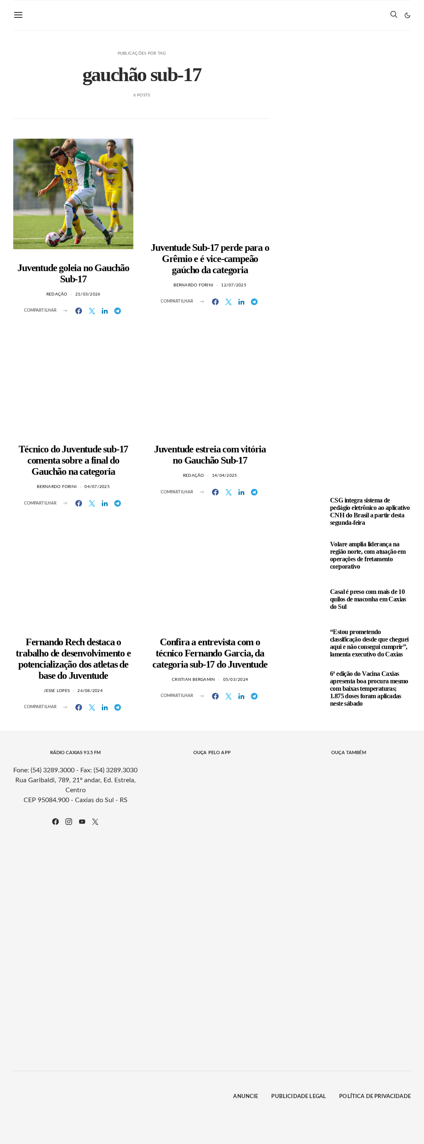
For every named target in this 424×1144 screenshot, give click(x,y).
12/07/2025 (233, 285)
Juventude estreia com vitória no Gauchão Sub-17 (210, 455)
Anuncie (245, 1096)
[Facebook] (55, 821)
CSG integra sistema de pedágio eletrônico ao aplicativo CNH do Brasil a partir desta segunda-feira (370, 511)
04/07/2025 (97, 487)
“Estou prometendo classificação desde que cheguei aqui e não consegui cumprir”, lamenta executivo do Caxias (369, 643)
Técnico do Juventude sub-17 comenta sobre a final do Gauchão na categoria (73, 460)
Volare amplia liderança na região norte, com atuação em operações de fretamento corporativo (367, 555)
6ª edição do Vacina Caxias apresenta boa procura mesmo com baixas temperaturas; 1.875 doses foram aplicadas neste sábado (369, 688)
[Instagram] (69, 821)
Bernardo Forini (193, 285)
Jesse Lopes (57, 691)
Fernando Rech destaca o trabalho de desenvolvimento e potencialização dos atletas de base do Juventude (73, 659)
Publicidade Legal (298, 1096)
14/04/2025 (224, 475)
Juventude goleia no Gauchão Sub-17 (73, 273)
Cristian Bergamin (193, 680)
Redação (56, 294)
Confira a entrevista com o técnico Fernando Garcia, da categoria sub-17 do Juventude (209, 653)
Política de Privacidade (375, 1096)
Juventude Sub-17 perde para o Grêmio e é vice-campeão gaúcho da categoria (210, 258)
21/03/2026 (88, 294)
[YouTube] (82, 821)
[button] (407, 15)
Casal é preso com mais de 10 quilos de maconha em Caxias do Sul (368, 599)
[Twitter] (95, 821)
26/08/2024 (90, 691)
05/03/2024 (235, 680)
